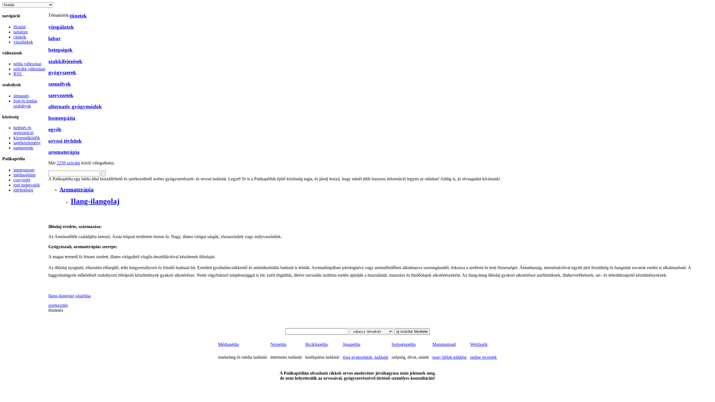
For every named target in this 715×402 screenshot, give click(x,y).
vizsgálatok (61, 27)
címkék (19, 37)
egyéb (54, 129)
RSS (18, 73)
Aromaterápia (76, 189)
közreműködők (26, 137)
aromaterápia (64, 152)
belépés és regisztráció (23, 130)
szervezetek (60, 95)
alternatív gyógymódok (75, 106)
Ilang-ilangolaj (95, 201)
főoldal (19, 27)
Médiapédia (228, 344)
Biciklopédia (316, 344)
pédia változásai (27, 63)
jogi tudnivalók (26, 185)
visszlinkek (23, 42)
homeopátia (61, 118)
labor (54, 38)
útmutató (21, 96)
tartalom (20, 32)
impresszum (23, 170)
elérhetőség (23, 190)
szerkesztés (58, 305)
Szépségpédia (404, 344)
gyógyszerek (62, 72)
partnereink (23, 147)
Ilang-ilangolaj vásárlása (69, 295)
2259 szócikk (68, 163)
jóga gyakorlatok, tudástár (365, 357)
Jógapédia (351, 344)
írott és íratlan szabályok (25, 103)
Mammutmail (444, 344)
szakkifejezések (65, 61)
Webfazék (479, 344)
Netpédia (278, 344)
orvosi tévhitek (65, 141)
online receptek (483, 357)
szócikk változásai (29, 68)
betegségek (60, 50)
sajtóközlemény (27, 142)
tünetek (78, 16)
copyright (21, 180)
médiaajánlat (24, 175)
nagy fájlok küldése (449, 357)
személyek (59, 84)
